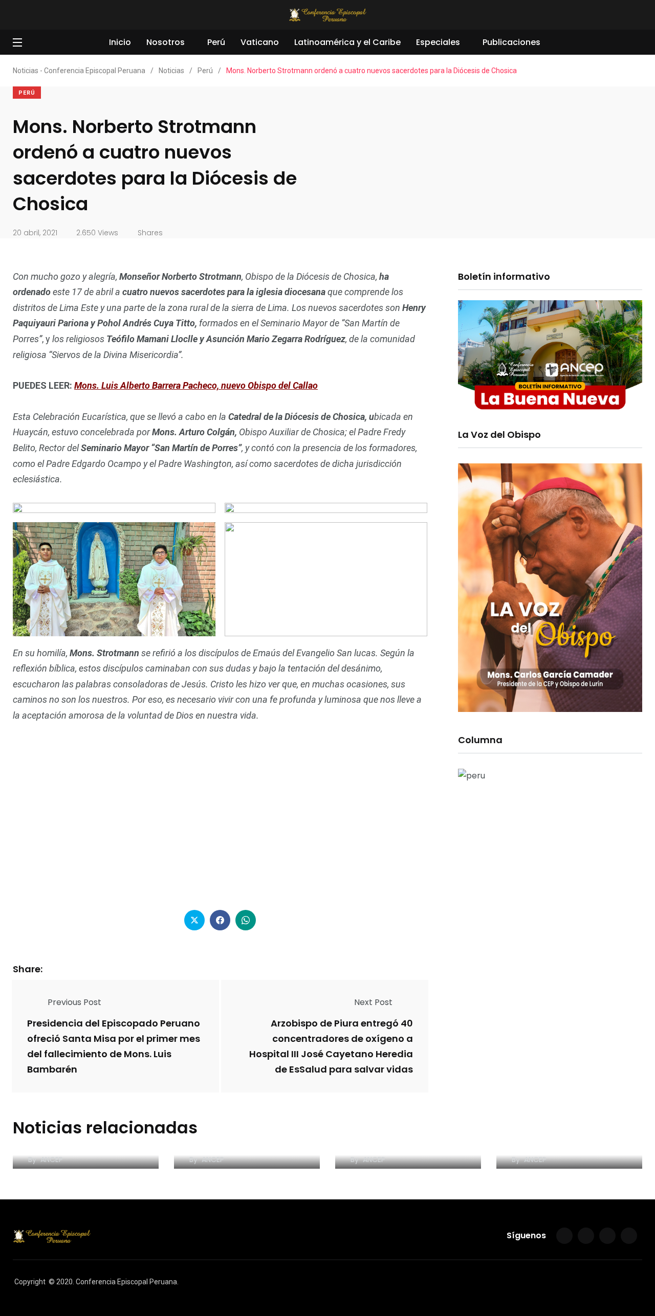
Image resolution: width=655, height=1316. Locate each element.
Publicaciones (511, 42)
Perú (216, 42)
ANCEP (51, 1159)
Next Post (373, 1002)
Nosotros (165, 42)
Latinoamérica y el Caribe (347, 42)
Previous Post (74, 1002)
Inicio (120, 42)
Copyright (30, 1282)
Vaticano (260, 42)
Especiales (438, 42)
